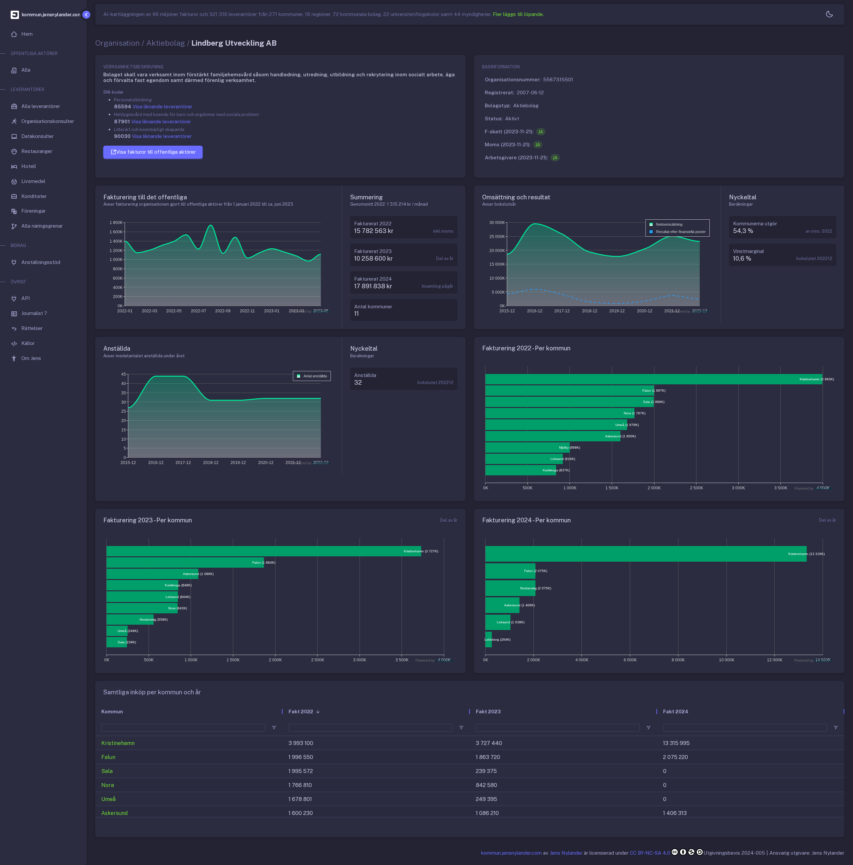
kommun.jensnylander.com (511, 853)
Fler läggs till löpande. (518, 14)
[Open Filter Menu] (274, 727)
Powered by (311, 311)
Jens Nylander (566, 853)
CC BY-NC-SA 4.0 (650, 853)
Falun (108, 757)
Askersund (114, 813)
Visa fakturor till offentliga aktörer (156, 152)
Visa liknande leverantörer (162, 106)
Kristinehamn (118, 743)
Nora (107, 785)
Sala (107, 771)
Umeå (108, 799)
